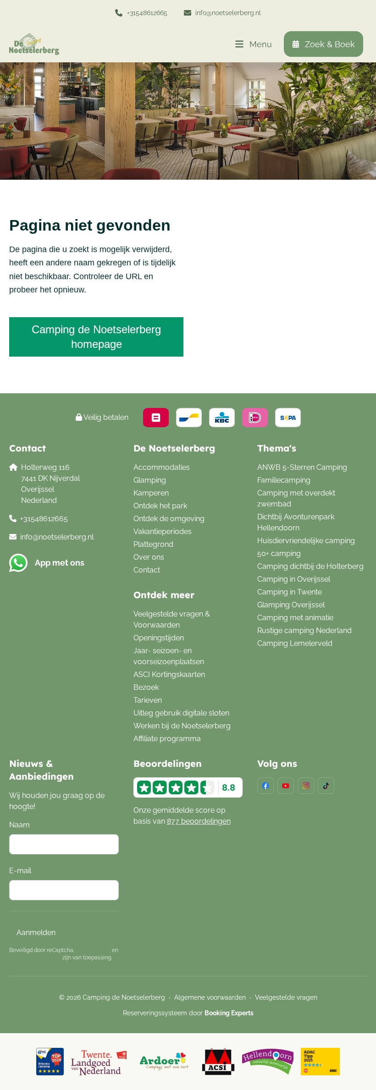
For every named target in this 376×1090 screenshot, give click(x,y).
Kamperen (151, 493)
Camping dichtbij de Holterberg (310, 566)
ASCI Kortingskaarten (169, 674)
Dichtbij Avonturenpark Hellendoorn (295, 522)
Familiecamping (283, 480)
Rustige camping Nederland (304, 630)
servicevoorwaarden (35, 957)
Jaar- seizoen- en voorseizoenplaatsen (168, 656)
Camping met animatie (295, 617)
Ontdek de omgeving (169, 518)
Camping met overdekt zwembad (296, 498)
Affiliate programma (167, 738)
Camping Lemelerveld (294, 643)
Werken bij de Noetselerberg (182, 725)
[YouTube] (285, 785)
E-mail (20, 870)
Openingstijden (158, 637)
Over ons (148, 557)
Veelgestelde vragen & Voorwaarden (171, 619)
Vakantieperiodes (162, 531)
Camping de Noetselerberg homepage (96, 336)
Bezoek (146, 687)
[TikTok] (326, 785)
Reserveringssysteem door (188, 1013)
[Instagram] (306, 785)
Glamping (149, 480)
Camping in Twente (289, 592)
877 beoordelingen (199, 821)
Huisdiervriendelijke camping (306, 540)
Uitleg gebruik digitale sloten (181, 713)
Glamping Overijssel (291, 604)
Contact (146, 570)
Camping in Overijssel (293, 579)
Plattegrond (153, 544)
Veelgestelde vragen (286, 997)
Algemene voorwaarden (210, 997)
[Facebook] (265, 785)
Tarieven (147, 700)
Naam (19, 824)
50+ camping (279, 553)
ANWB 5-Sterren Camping (302, 467)
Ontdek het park (160, 505)
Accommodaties (161, 467)
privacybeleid (93, 950)
